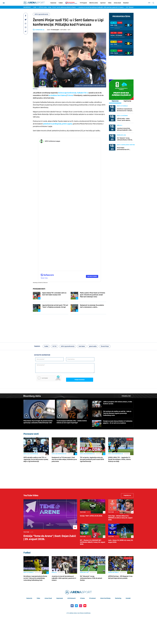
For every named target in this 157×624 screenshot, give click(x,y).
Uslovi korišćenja (105, 598)
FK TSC (54, 346)
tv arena (70, 613)
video (38, 598)
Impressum (59, 598)
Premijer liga (121, 135)
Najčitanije (127, 101)
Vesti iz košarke (122, 115)
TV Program (83, 3)
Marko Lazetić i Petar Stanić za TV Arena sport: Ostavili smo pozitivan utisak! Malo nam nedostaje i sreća (92, 295)
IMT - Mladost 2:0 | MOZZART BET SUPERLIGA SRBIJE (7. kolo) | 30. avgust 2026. (92, 542)
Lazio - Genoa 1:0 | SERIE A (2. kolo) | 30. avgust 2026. (120, 541)
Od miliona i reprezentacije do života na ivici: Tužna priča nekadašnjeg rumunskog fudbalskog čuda (125, 110)
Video (109, 3)
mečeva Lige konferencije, (67, 93)
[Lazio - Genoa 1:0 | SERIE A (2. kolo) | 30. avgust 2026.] (121, 531)
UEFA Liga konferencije (41, 14)
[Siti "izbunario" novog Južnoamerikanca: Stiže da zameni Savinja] (92, 565)
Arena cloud (117, 3)
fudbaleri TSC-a (82, 93)
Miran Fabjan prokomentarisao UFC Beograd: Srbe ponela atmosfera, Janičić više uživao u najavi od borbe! (124, 148)
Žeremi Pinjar (105, 346)
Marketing (118, 598)
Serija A (119, 125)
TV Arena (70, 95)
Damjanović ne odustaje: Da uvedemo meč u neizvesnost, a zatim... (92, 306)
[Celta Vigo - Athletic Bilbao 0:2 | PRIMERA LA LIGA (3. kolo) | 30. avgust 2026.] (121, 506)
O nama (82, 598)
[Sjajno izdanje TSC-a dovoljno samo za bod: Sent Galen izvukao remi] (36, 295)
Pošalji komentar (80, 379)
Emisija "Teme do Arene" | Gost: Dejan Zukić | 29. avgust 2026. (49, 538)
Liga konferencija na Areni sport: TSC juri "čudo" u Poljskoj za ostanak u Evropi (55, 306)
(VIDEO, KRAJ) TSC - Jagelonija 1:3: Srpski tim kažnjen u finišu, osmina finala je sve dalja (119, 459)
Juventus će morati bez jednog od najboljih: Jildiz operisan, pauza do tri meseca (86, 7)
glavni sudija (93, 346)
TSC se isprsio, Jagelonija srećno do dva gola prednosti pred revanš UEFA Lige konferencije (92, 459)
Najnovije (53, 3)
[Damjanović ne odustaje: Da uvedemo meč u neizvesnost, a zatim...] (74, 308)
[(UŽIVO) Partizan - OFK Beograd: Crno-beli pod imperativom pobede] (121, 565)
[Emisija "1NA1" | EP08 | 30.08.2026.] (92, 506)
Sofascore (45, 282)
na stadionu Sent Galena (57, 95)
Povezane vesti (39, 289)
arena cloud (48, 598)
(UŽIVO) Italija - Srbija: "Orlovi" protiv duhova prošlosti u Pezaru (43, 7)
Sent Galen (82, 346)
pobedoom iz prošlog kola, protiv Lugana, (57, 124)
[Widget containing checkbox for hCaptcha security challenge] (49, 378)
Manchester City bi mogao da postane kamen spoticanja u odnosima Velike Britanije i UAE (38, 422)
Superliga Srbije (113, 572)
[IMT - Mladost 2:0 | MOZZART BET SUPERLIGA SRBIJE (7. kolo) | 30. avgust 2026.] (92, 531)
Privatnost (92, 598)
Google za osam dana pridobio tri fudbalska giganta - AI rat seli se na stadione (117, 422)
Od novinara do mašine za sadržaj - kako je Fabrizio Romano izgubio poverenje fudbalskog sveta (117, 413)
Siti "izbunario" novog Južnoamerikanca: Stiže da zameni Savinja (130, 7)
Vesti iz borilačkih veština (126, 144)
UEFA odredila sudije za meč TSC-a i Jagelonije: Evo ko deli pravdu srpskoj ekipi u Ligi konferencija (35, 459)
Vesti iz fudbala (122, 106)
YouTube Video (30, 495)
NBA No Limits (93, 3)
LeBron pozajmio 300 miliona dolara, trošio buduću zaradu (117, 403)
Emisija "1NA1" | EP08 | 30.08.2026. (91, 516)
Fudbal (61, 3)
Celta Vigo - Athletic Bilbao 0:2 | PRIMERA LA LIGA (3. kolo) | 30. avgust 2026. (120, 518)
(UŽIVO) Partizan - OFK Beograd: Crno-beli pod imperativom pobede (120, 577)
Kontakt (128, 598)
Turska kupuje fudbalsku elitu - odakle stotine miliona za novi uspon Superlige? (72, 422)
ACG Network (71, 598)
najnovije (29, 598)
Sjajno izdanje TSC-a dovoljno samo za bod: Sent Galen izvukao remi (54, 294)
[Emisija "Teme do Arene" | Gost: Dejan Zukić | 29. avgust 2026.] (50, 514)
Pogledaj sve (126, 396)
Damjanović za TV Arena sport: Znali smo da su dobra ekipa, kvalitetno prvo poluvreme (64, 459)
